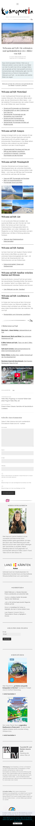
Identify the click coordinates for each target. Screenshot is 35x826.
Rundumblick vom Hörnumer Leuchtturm (17, 314)
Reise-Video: (6, 355)
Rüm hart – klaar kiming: (10, 330)
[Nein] (33, 821)
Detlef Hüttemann (10, 592)
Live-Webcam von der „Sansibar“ (14, 289)
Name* (3, 450)
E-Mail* (3, 457)
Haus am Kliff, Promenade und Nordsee (16, 178)
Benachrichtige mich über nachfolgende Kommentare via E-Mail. (16, 482)
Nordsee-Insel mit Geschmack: (12, 361)
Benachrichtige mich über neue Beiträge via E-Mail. (13, 488)
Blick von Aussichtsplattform (13, 180)
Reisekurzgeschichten (20, 56)
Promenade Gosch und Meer (13, 182)
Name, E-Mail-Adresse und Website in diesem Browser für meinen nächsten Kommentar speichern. (17, 476)
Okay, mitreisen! (18, 823)
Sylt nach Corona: (7, 349)
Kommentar (4, 427)
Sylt (13, 390)
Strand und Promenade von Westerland (16, 108)
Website (3, 465)
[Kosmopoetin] (17, 14)
